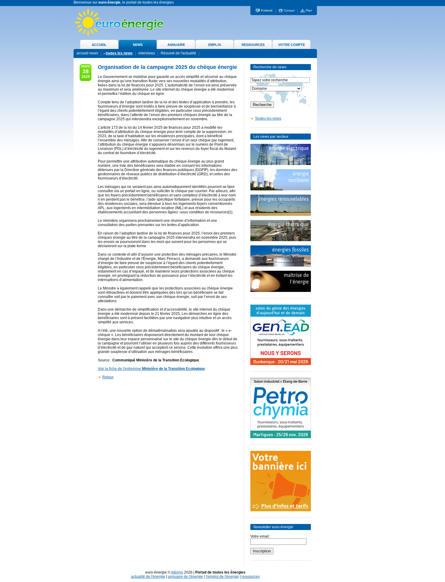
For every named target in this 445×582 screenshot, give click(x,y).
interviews (146, 53)
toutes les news (119, 53)
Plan (309, 10)
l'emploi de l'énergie (222, 576)
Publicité (267, 10)
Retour (108, 377)
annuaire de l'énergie (185, 576)
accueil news (87, 53)
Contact (289, 10)
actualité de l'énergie (148, 576)
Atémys (177, 572)
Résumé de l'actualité (178, 53)
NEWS (138, 45)
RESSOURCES (253, 45)
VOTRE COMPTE (291, 45)
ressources (251, 576)
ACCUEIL (99, 45)
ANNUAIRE (176, 45)
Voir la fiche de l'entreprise (151, 369)
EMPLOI (214, 45)
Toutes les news (268, 118)
